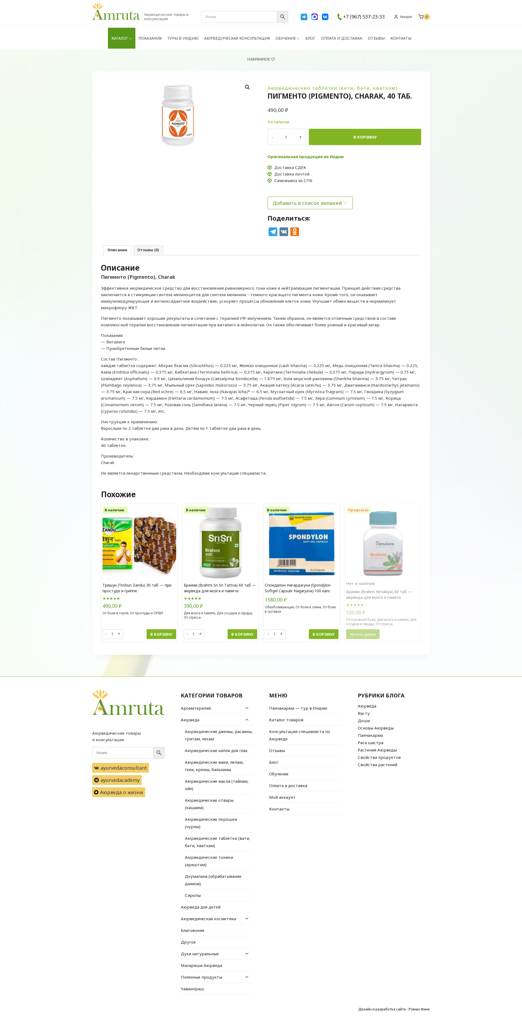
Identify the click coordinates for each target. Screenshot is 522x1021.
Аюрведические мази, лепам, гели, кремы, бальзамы (214, 765)
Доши (364, 720)
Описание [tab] (117, 250)
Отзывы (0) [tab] (148, 250)
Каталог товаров (286, 719)
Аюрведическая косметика (208, 918)
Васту (364, 713)
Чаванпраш (192, 988)
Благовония (192, 930)
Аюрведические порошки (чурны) (211, 822)
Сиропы (193, 895)
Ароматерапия (196, 708)
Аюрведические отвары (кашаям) (209, 803)
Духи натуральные (200, 953)
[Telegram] (304, 17)
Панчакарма (370, 735)
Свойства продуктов (379, 757)
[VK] (325, 17)
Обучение (278, 773)
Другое (188, 942)
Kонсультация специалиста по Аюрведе (299, 735)
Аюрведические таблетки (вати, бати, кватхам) (332, 88)
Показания (149, 38)
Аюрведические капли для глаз (216, 750)
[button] (247, 87)
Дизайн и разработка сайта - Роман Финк (394, 1009)
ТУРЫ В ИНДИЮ (182, 38)
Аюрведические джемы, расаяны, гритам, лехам (219, 735)
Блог (310, 38)
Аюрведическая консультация (237, 38)
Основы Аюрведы (376, 728)
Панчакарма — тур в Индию (298, 708)
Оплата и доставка (341, 38)
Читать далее (363, 634)
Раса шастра (370, 742)
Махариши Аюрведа (201, 965)
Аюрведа (190, 719)
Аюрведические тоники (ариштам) (209, 860)
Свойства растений (377, 764)
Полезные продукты (201, 977)
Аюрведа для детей (200, 907)
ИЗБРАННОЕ (258, 59)
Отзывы (376, 38)
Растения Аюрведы (377, 750)
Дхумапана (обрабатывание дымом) (213, 879)
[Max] (314, 17)
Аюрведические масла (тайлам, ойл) (216, 784)
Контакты (400, 38)
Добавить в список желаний (307, 203)
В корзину (365, 137)
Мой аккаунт (282, 797)
